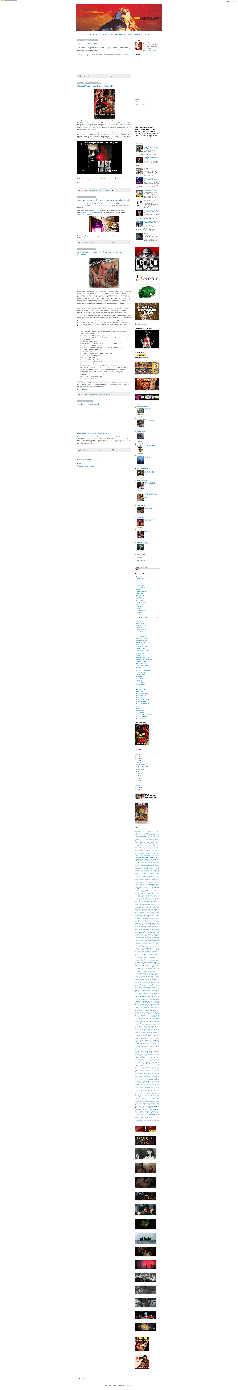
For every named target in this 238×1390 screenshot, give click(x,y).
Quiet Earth (139, 667)
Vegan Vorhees (140, 712)
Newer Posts (81, 457)
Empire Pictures (138, 915)
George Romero (146, 937)
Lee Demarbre (138, 988)
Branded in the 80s (141, 591)
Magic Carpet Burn (142, 542)
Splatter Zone (154, 1076)
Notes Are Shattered (141, 661)
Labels (136, 985)
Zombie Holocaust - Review (151, 190)
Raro (141, 1040)
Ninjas (150, 1024)
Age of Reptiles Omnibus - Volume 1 (145, 556)
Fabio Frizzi (142, 920)
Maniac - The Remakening (89, 404)
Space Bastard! (140, 686)
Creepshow (137, 892)
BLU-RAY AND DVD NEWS (100, 34)
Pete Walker (145, 1030)
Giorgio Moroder (153, 938)
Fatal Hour (155, 921)
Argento (136, 842)
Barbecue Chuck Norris (147, 847)
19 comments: (107, 242)
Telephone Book (138, 1087)
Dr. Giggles (142, 909)
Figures (136, 923)
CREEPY (143, 892)
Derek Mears (143, 904)
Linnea (136, 991)
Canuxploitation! (140, 593)
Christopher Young (155, 879)
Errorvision (138, 917)
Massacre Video (146, 1001)
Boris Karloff (145, 860)
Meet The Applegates (149, 1002)
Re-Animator (146, 1040)
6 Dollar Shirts (141, 829)
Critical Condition (140, 599)
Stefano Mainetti (153, 1079)
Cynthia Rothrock (153, 895)
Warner (140, 1109)
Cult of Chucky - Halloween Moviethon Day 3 (151, 234)
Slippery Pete (142, 1070)
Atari (158, 845)
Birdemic (148, 853)
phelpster (147, 42)
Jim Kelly (145, 971)
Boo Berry (138, 860)
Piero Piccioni (138, 1034)
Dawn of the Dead (153, 899)
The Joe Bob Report (141, 701)
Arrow (137, 844)
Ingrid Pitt (145, 962)
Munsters (144, 1015)
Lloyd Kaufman (152, 991)
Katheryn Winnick (138, 980)
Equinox (150, 915)
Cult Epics (137, 893)
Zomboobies (145, 1122)
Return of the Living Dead (151, 1041)
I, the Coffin (147, 408)
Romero (146, 1048)
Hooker (155, 954)
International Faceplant (142, 629)
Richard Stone (154, 1043)
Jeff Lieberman (155, 966)
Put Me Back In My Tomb (150, 543)
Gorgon (157, 941)
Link (78, 182)
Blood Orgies (155, 855)
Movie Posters (140, 1013)
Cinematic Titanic (139, 882)
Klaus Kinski (149, 984)
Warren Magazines (150, 1109)
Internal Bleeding (140, 627)
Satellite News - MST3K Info (143, 671)
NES (158, 1016)
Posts (138, 102)
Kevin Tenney (138, 982)
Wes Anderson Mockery (148, 1112)
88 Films (138, 831)
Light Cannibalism (145, 990)
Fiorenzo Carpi (151, 923)
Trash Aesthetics (140, 710)
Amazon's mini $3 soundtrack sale (91, 212)
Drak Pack (137, 910)
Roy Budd (153, 1048)
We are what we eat (82, 389)
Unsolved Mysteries (149, 1103)
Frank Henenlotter (144, 924)
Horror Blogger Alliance (143, 468)
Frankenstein (138, 927)
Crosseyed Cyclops (141, 601)
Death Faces (137, 902)
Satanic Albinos (138, 1054)
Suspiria (136, 1082)
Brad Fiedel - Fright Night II (150, 200)
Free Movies (152, 931)
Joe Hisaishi (156, 973)
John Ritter (142, 976)
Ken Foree (155, 980)
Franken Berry (138, 926)
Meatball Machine (139, 1002)
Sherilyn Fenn (154, 1062)
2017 (137, 754)
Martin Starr (142, 999)
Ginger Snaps (144, 938)
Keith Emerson (147, 980)
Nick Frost (138, 1019)
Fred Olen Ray (150, 929)
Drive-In (152, 910)
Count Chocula (155, 888)
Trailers (157, 1098)
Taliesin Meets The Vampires (143, 690)
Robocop (137, 1046)
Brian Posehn (151, 862)
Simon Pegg (156, 1065)
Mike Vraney (146, 1007)
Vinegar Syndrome (142, 1108)
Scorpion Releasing (145, 1056)
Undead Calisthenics (139, 1103)
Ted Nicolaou (154, 1085)
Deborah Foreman (153, 902)
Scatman (151, 1054)
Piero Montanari (154, 1032)
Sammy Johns (156, 1051)
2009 (137, 783)
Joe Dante (142, 973)
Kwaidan (155, 984)
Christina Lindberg (139, 879)
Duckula (147, 912)
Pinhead (154, 1034)
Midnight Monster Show (142, 640)
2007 (137, 787)
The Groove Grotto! (141, 697)
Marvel (149, 999)
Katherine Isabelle (153, 979)
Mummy (138, 1015)
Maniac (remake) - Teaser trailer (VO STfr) (88, 433)
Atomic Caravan (141, 505)
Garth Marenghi (138, 937)
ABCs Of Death (151, 831)
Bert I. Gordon (151, 850)
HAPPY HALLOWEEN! (149, 445)
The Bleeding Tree (141, 695)
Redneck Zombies (155, 1040)
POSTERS (109, 34)
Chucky (155, 881)
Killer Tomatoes (151, 982)
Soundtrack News (147, 1074)
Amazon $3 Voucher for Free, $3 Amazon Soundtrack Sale (103, 200)
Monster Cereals (153, 1009)
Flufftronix (138, 616)
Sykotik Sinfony (148, 1082)
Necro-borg (155, 1015)
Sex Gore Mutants (140, 672)
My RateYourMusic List (142, 654)
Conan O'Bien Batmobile (145, 888)
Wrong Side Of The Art (141, 718)
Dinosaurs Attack (145, 906)
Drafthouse (154, 909)
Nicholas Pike (156, 1018)
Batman (138, 848)
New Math (138, 1018)
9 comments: (107, 394)
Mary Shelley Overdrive (143, 560)
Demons (136, 904)
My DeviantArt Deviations (142, 650)
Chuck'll (150, 881)
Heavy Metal (154, 949)
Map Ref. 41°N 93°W (141, 637)
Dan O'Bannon (142, 896)
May (139, 776)
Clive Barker (144, 885)
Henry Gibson (155, 951)
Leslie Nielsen (154, 988)
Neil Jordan (137, 1016)
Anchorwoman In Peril (141, 580)
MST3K (157, 1013)
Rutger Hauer (154, 1049)
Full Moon (141, 935)
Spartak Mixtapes (140, 688)
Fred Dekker (143, 929)
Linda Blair (154, 990)
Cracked (147, 890)
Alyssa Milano (143, 836)
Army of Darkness (155, 842)
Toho (142, 1096)
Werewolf (139, 1112)
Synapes (155, 1082)
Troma (151, 1100)
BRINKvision (151, 863)
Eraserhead (156, 915)
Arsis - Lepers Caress (87, 44)
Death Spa (144, 902)
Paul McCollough (145, 1029)
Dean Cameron (154, 901)
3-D (135, 829)
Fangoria (155, 920)
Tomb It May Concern (141, 708)
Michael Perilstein (155, 1004)
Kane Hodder (144, 977)
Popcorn (138, 1035)
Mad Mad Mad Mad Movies (143, 635)
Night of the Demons (144, 1021)
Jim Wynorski (152, 971)
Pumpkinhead (143, 1038)
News (144, 1018)
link (129, 203)
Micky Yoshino (156, 1005)
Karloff (136, 979)
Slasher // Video (138, 1068)
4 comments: (107, 190)
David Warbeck (144, 899)
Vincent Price (155, 1106)
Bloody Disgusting (140, 587)
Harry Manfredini (146, 949)
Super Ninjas (154, 1081)
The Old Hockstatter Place (142, 703)
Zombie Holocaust (147, 1120)
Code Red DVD (140, 595)
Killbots (144, 982)
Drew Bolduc (145, 910)
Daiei (136, 896)
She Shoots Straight (148, 432)
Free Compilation (143, 931)
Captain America (138, 871)
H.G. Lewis (137, 946)
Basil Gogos (156, 847)
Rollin (141, 1048)
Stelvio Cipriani (138, 1081)
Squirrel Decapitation (150, 1078)
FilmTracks (139, 612)
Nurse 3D (145, 1026)
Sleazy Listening (140, 682)
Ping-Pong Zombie (146, 1034)
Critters (156, 892)
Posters (151, 1035)
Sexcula (155, 1060)
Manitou (136, 998)
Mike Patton (139, 1007)
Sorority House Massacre (153, 1073)
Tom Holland (147, 1096)
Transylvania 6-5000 (140, 1100)
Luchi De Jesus (142, 993)
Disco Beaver (154, 906)
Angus (149, 840)
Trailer (150, 1098)
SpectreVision (139, 1076)
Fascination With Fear (142, 456)
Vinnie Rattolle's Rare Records (144, 714)
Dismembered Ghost (139, 907)
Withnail (157, 1114)
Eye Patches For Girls (147, 918)
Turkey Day (141, 1101)
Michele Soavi (148, 1005)
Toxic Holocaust (142, 1098)
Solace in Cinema (140, 684)
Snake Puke (143, 1071)
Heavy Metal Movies (139, 951)
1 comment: (106, 75)
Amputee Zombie (148, 839)
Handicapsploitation (145, 948)
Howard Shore (148, 959)
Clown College (152, 885)
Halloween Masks (153, 946)
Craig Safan (154, 890)
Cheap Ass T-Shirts (150, 876)
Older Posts (127, 457)
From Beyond (148, 934)
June (139, 773)
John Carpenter (149, 974)
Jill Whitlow (138, 971)
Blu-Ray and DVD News (144, 857)
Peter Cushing (153, 1030)
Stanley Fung (144, 1079)
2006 (137, 789)
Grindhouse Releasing (147, 943)
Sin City (137, 1067)
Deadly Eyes (146, 901)
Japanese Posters (145, 965)
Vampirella (148, 1104)
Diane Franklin (151, 904)
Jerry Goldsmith (148, 968)
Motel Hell (156, 1012)
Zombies (138, 1122)
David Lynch (151, 898)
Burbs (157, 865)
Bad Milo (138, 847)
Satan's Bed (146, 1052)
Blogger (130, 1385)
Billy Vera (142, 853)
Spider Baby (147, 1076)
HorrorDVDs (139, 621)
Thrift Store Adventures (142, 707)
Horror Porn (148, 956)
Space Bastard (155, 1074)
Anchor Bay (156, 839)
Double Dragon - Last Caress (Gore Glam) (96, 86)
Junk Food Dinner (141, 419)
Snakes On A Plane (152, 1071)
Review (137, 1043)
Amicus (151, 837)
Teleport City (139, 691)
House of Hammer (143, 957)
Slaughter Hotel (148, 1068)
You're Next (143, 1118)
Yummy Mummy (151, 1118)
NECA (149, 1015)
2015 (137, 756)
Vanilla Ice (155, 1104)
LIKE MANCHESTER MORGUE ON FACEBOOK (137, 34)
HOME (90, 34)
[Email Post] (111, 75)
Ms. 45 (151, 1013)
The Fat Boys (154, 1092)
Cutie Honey (137, 895)
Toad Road (152, 1095)
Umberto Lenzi (154, 1101)
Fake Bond (149, 920)
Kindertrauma (139, 631)
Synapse (137, 1084)
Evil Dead (144, 917)
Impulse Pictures (155, 960)
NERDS (153, 1016)
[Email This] (79, 76)
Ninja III (145, 1024)
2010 (137, 780)
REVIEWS (115, 34)
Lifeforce (137, 990)
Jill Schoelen (156, 970)
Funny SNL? (154, 935)
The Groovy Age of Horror (142, 699)
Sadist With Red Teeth (140, 1051)
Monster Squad (138, 1010)
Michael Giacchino (145, 1004)
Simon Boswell (149, 1065)
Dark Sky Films (143, 898)
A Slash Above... (140, 578)
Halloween (144, 946)
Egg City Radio (140, 608)
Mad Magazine (145, 995)
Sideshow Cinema (140, 674)
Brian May (144, 862)
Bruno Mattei (144, 865)
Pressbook (142, 1037)
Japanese (137, 965)
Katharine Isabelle (144, 979)
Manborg (155, 995)
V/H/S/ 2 (157, 1103)
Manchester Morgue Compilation (143, 996)
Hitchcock (151, 952)
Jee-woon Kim (147, 966)
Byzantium (144, 867)
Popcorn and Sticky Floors (142, 663)
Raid (157, 1038)
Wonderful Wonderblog (143, 443)
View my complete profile (149, 50)
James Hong (154, 963)
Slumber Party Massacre (153, 1070)
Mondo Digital (139, 644)
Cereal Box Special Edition (141, 873)
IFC (144, 960)
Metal (157, 1002)
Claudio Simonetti (143, 884)
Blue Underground (148, 859)
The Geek (137, 1093)
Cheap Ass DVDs (139, 876)
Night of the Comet (147, 1019)
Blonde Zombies (140, 585)
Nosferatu (155, 1024)
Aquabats (155, 840)
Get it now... (147, 531)
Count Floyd (139, 890)
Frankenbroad (146, 926)
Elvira (156, 913)
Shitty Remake (138, 1064)
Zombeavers (139, 1120)
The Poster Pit (139, 705)
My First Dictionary (140, 652)
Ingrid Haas (138, 962)
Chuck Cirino (144, 881)
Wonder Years (145, 1115)
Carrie (156, 871)
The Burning (137, 1092)
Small (138, 1071)
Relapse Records (140, 1041)
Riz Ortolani (154, 1044)
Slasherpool (139, 680)
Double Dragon (155, 907)
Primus (149, 1037)
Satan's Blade (154, 1052)
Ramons (136, 1040)
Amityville (157, 837)
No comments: (107, 449)
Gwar (156, 945)
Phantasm (137, 1032)
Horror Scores (139, 620)
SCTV (144, 1057)
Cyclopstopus (145, 895)
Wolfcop (138, 1115)
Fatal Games (148, 921)
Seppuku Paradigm (140, 1059)
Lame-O (136, 987)
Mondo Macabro (144, 1009)
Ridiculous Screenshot (140, 1044)
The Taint (149, 1093)
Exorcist (151, 917)
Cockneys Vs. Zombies (148, 887)
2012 (137, 763)
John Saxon (150, 976)
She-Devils (146, 1062)
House (136, 957)
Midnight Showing (140, 642)
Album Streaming (151, 834)
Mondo (136, 1009)
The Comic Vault (141, 554)
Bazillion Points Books (148, 848)
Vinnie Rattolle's (141, 530)
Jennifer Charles (140, 968)
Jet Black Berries (147, 970)
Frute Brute (155, 934)
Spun (143, 1078)
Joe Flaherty (149, 973)
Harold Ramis (154, 948)
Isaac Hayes (152, 962)
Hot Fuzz (155, 956)
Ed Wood (153, 912)
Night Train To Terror (144, 1023)
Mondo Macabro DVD (142, 480)
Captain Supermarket (148, 871)
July (139, 771)
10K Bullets (139, 576)
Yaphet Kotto (143, 1117)
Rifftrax (138, 669)
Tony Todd (155, 1096)
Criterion (151, 892)
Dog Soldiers (148, 907)
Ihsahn (148, 960)
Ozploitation (141, 1027)
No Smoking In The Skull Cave (144, 659)
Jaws (153, 965)
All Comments (140, 105)
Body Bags (156, 859)
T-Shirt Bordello (146, 1084)
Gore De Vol (143, 941)
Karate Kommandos (153, 977)
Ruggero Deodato (144, 1049)
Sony (145, 1073)
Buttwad (138, 867)
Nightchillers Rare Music (142, 657)
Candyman (145, 868)
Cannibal (151, 868)
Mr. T (147, 1013)
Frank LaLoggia (153, 924)
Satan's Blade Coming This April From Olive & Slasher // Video (151, 212)
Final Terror (142, 923)
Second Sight (151, 1057)
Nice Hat (149, 1018)
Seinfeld (157, 1057)
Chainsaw (152, 873)
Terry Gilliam (150, 1089)
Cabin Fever (151, 867)
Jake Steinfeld (146, 963)
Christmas (147, 879)
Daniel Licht (150, 896)
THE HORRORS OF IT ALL (143, 406)
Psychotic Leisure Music (142, 665)
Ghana (153, 937)
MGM (138, 1004)
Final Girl (138, 614)
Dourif (137, 909)
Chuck (137, 881)
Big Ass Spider (144, 851)
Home (104, 457)
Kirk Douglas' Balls (140, 984)
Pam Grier (148, 1027)
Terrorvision (142, 1089)
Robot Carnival (144, 1046)
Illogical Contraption (141, 625)
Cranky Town (139, 597)
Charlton (155, 874)
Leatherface (154, 987)
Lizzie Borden (143, 991)
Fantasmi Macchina (141, 610)
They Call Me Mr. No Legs (141, 1095)
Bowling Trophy (140, 589)
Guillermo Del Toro (149, 945)
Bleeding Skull (140, 583)
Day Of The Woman (141, 602)
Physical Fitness (145, 1032)
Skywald (150, 1067)
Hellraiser (147, 951)
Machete (137, 995)
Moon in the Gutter (140, 648)
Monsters (147, 1010)
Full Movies (147, 935)
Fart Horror (137, 921)
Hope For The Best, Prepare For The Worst (147, 618)
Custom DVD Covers (152, 893)
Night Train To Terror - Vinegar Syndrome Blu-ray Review (150, 179)
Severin (150, 1060)
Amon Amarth (139, 839)
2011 (137, 778)
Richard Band (146, 1043)
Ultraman (148, 1101)
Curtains (143, 893)
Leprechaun (146, 988)
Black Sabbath (139, 855)
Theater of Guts (141, 431)
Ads (150, 833)
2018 (137, 752)
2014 (137, 758)
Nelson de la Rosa (145, 1016)
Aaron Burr (144, 831)
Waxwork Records (139, 1111)
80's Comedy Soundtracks (153, 829)
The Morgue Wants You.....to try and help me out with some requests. (151, 147)
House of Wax (152, 957)
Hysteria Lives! (140, 623)
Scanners (146, 1054)
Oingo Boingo (152, 1026)
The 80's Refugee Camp (142, 693)
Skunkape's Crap (140, 678)
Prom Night (154, 1037)
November (140, 769)
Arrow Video (144, 844)
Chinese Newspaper (143, 878)
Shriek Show (141, 1065)
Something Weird (138, 1073)
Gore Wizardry (151, 941)
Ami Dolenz (145, 837)
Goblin (136, 940)
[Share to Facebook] (84, 76)
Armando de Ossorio (144, 842)
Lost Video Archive (141, 633)
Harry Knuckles (138, 949)
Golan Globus (148, 940)
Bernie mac (143, 850)
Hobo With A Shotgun (146, 954)
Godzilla (141, 940)
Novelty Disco (138, 1026)
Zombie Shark (156, 1120)
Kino (158, 982)
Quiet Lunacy (151, 1038)
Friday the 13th (143, 932)
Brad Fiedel (152, 860)
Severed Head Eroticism (152, 1059)
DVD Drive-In (139, 606)
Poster (144, 1035)
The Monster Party (148, 168)
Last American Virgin (145, 987)
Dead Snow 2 (138, 901)
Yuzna (157, 1118)
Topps (136, 1098)
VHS (142, 1106)
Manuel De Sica (144, 998)
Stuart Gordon (146, 1081)
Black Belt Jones (155, 853)
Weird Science (148, 1111)
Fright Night (152, 932)
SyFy (141, 1082)
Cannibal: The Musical (144, 870)
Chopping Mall (154, 878)
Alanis (143, 834)
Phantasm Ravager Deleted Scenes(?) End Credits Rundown (150, 496)
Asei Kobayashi (138, 845)
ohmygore (104, 433)
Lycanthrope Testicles (152, 993)
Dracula (148, 909)
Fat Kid (142, 921)
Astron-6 (145, 845)
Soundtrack (138, 1074)
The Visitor (155, 1093)
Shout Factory (155, 1064)
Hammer (137, 948)
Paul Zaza (153, 1029)
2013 (137, 760)
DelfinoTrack (139, 604)
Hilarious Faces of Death (141, 952)
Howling (155, 959)
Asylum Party (152, 845)
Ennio (145, 915)
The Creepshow (146, 1092)
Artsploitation (154, 844)
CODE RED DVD (141, 517)
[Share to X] (82, 76)
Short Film (145, 1064)
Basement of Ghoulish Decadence (146, 493)
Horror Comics (138, 956)
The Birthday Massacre (147, 1090)
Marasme (152, 998)
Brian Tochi (143, 863)
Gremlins (138, 943)
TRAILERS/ (122, 34)
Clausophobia (152, 884)
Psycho (136, 1038)
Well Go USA (156, 1111)
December (140, 764)
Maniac (155, 996)
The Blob (155, 1090)
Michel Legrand (139, 1005)
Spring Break (137, 1078)
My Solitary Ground (141, 655)
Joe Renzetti (140, 974)
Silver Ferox (139, 676)
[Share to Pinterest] (86, 76)
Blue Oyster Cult (138, 859)
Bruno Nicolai (151, 865)
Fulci (136, 935)
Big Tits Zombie (152, 851)
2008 (137, 785)
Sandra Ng (138, 1052)
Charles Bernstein (148, 874)
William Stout (144, 1114)
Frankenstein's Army (148, 927)
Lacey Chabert (143, 985)
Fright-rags (141, 934)
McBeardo (155, 1001)
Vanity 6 (136, 1106)
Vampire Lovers (140, 1104)
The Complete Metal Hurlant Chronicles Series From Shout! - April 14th (151, 223)
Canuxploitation (154, 870)
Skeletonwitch (144, 1067)
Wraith (152, 1115)
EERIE (150, 913)
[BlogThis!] (81, 76)
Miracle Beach (154, 1007)
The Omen (143, 1093)
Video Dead (147, 1106)
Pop (158, 1034)
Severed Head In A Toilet (140, 1060)
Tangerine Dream (145, 1085)
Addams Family (143, 833)
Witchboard (151, 1114)
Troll (148, 1100)
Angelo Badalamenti (141, 840)
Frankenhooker (154, 926)
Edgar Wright (143, 913)
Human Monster (138, 960)
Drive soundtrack (87, 214)
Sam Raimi (148, 1051)
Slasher (155, 1067)
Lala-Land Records (153, 985)
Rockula (152, 1046)
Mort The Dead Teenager (146, 1012)
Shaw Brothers (138, 1062)
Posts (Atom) (87, 459)
